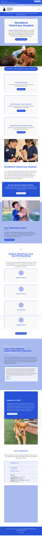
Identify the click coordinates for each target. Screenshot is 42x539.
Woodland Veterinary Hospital (15, 30)
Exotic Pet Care (21, 293)
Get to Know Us (9, 239)
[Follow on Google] (23, 532)
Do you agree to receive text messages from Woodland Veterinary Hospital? (19, 500)
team (18, 175)
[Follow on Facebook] (19, 532)
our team (16, 34)
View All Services (21, 333)
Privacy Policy (15, 507)
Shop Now (21, 110)
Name (7, 486)
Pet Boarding (21, 310)
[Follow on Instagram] (21, 532)
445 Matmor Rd (13, 469)
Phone (6, 495)
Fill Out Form (21, 132)
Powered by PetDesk (25, 528)
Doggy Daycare (21, 325)
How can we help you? (10, 509)
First (6, 489)
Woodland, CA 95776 (14, 471)
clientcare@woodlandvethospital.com (9, 2)
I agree (8, 502)
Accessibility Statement (21, 530)
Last (22, 489)
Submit (8, 520)
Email (7, 491)
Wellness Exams (21, 277)
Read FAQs (21, 89)
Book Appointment (21, 39)
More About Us (21, 193)
